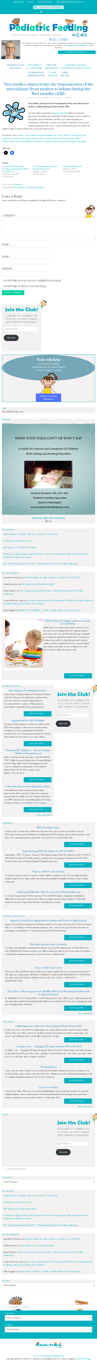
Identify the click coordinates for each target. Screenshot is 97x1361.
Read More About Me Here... (76, 52)
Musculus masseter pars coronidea (48, 944)
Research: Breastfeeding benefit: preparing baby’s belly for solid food (16, 169)
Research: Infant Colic (72, 166)
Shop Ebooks (45, 2)
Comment (9, 215)
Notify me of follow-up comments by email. (33, 280)
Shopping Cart (57, 1356)
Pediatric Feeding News (48, 27)
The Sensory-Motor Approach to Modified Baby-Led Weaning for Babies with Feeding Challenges (48, 993)
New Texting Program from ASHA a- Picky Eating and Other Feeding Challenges (40, 564)
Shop (47, 1356)
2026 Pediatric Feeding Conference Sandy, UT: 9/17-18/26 (30, 534)
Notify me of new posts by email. (25, 286)
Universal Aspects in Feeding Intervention (28, 786)
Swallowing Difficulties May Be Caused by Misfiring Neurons (48, 892)
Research (18, 184)
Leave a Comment (64, 98)
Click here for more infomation (49, 398)
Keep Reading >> (78, 676)
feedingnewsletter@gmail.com (77, 45)
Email (6, 256)
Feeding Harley (48, 1067)
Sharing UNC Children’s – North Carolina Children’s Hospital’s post (49, 610)
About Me (18, 2)
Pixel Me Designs (83, 1359)
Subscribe (11, 338)
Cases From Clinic (48, 1087)
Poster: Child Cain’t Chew (48, 967)
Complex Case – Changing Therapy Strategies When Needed (48, 1046)
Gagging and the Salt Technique (28, 720)
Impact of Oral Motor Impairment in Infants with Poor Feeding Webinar (48, 920)
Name (6, 244)
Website (7, 268)
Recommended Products (70, 2)
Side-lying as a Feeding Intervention (20, 547)
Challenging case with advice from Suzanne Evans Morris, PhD (48, 1026)
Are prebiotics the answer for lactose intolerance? (45, 167)
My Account (38, 1356)
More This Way (44, 815)
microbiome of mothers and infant (29, 187)
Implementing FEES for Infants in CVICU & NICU (48, 851)
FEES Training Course (48, 827)
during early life (60, 113)
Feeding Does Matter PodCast (17, 541)
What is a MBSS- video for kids (48, 871)
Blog (30, 2)
